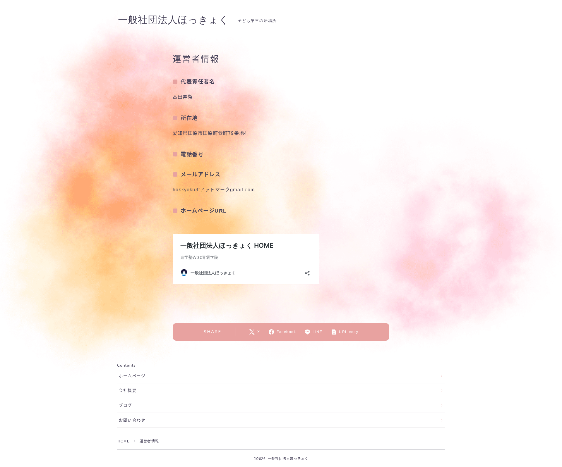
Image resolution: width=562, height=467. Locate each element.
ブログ (125, 405)
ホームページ (132, 376)
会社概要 (128, 390)
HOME (124, 441)
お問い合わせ (132, 420)
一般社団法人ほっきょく (173, 20)
